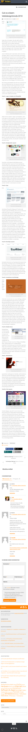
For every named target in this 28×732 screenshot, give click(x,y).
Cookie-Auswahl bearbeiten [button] (8, 700)
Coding (14, 684)
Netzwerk (2, 688)
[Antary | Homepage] (7, 2)
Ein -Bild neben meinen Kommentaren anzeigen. (11, 588)
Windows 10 (6, 696)
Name (5, 577)
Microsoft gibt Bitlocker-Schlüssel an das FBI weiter (13, 658)
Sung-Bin (13, 537)
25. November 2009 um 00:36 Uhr (18, 485)
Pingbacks (17, 478)
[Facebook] (24, 607)
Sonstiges (18, 690)
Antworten (12, 493)
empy (18, 18)
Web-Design (12, 443)
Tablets (24, 690)
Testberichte (4, 692)
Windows (9, 693)
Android (3, 684)
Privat (5, 688)
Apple (11, 684)
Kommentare (7, 478)
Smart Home (9, 688)
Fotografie (23, 684)
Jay (3, 643)
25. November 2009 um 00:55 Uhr (18, 514)
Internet (18, 686)
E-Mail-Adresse (18, 577)
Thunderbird (10, 692)
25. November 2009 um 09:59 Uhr (18, 539)
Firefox (19, 684)
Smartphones (17, 688)
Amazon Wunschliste (19, 613)
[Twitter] (21, 607)
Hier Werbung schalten (6, 621)
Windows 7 (16, 694)
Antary (8, 684)
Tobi (13, 497)
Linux (24, 686)
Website (5, 581)
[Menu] (26, 1)
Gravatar (9, 587)
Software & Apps (8, 690)
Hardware (4, 686)
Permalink (5, 445)
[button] (10, 449)
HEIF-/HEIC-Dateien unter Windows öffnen (14, 643)
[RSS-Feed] (26, 607)
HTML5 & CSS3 (12, 686)
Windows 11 (14, 695)
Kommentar (6, 564)
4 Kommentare (22, 7)
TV (20, 692)
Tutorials (16, 692)
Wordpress (20, 695)
